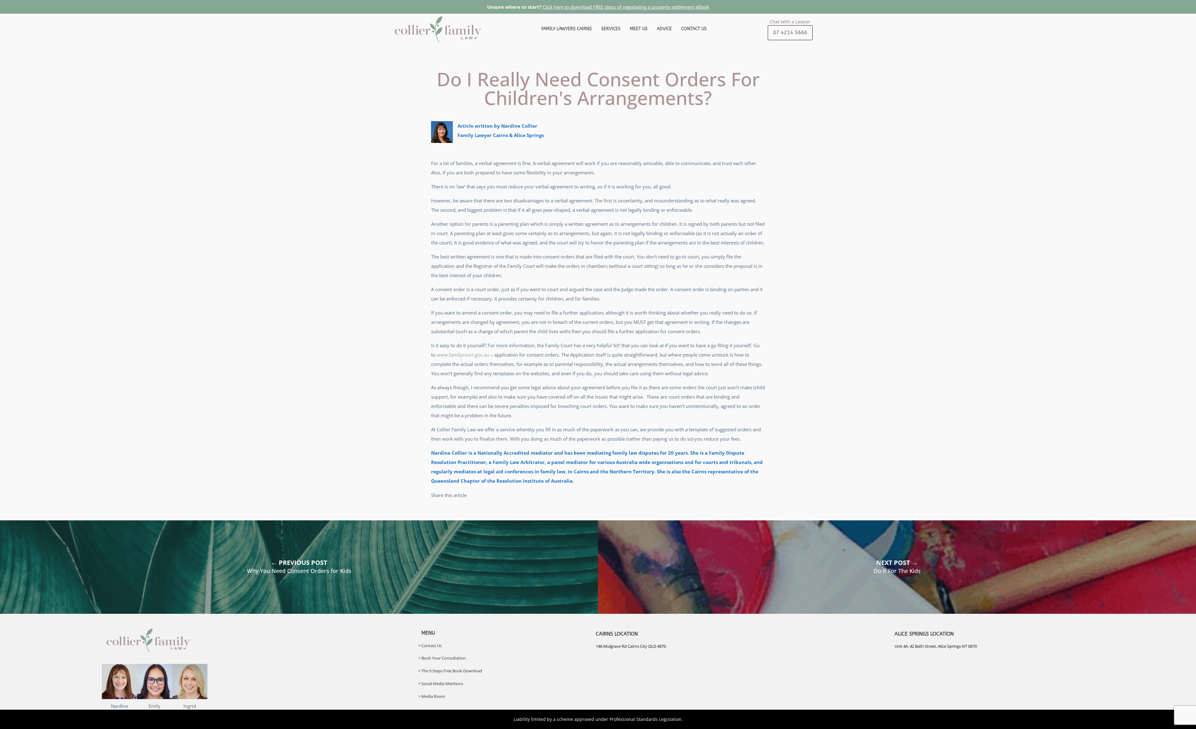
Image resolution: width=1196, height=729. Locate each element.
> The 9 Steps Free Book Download (450, 671)
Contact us (694, 28)
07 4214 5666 (790, 33)
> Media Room (431, 696)
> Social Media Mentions (440, 683)
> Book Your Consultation (442, 658)
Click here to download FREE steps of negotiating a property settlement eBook (626, 7)
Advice (664, 28)
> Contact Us (430, 645)
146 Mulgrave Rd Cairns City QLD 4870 (631, 646)
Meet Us (639, 28)
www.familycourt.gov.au (463, 355)
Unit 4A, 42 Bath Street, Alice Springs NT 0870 (936, 646)
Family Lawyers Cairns (566, 28)
